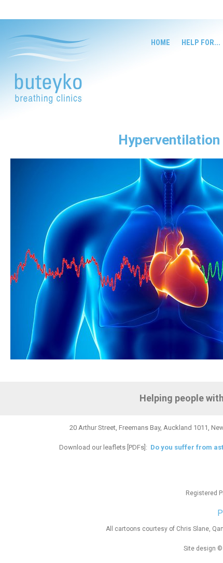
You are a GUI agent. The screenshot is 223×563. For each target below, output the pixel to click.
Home (160, 42)
